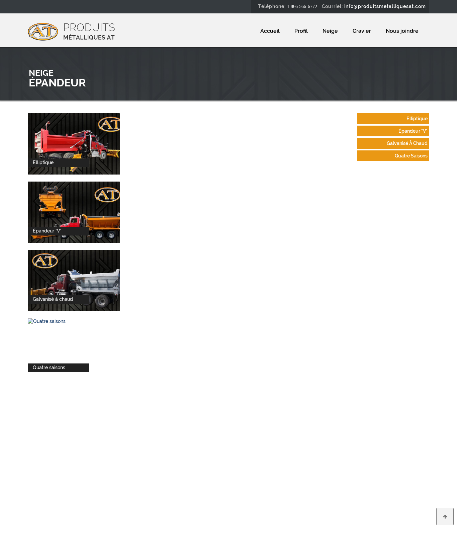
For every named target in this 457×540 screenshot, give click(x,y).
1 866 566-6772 (302, 6)
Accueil (270, 31)
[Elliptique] (78, 143)
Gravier (362, 31)
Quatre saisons (411, 155)
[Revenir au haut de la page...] (445, 516)
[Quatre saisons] (47, 321)
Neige (330, 31)
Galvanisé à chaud (407, 143)
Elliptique (417, 118)
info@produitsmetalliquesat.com (385, 6)
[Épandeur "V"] (78, 211)
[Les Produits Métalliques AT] (71, 31)
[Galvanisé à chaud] (78, 280)
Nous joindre (402, 31)
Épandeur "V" (413, 131)
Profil (301, 31)
